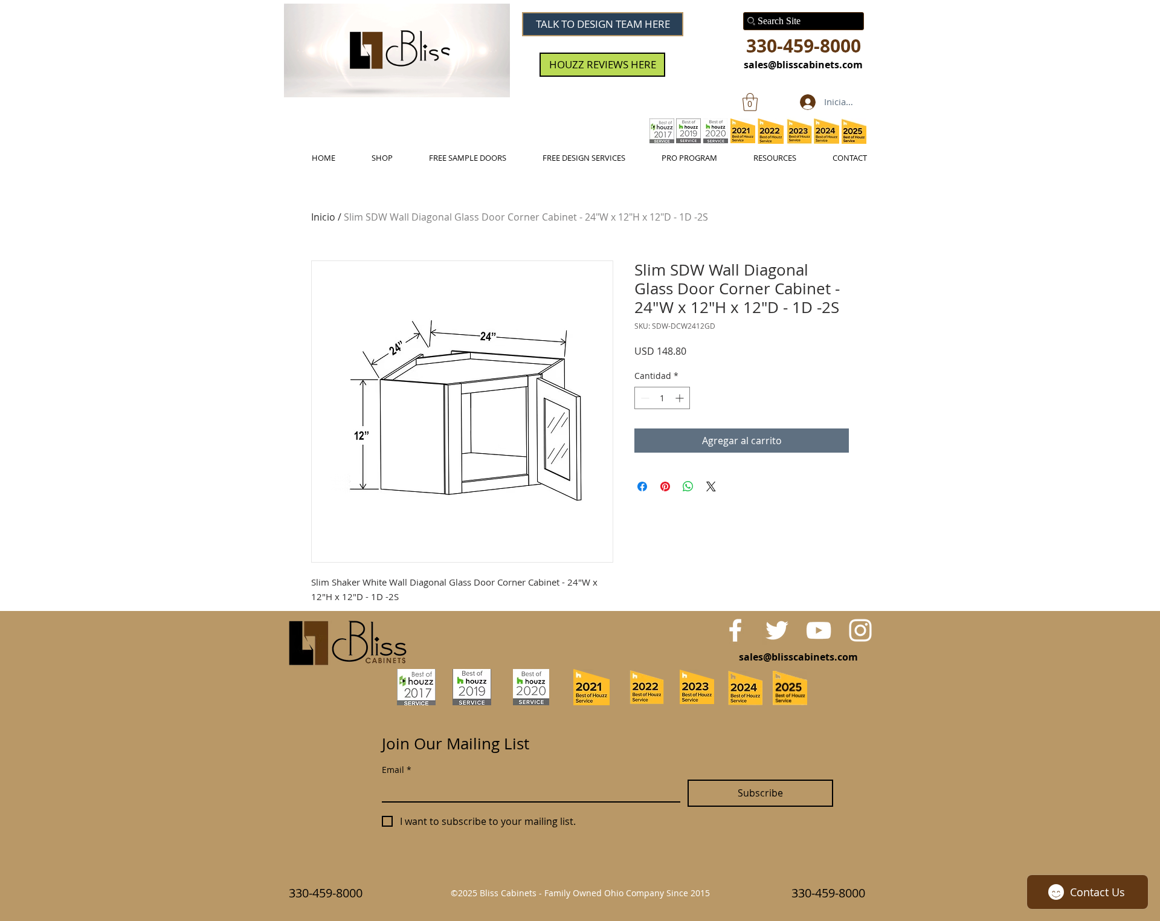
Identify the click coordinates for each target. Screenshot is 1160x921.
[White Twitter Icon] (777, 630)
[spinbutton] (662, 398)
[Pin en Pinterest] (665, 486)
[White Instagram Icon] (860, 630)
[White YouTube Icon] (819, 630)
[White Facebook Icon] (735, 630)
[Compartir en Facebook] (642, 486)
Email (396, 769)
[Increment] (680, 398)
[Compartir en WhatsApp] (688, 486)
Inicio (323, 217)
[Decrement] (643, 398)
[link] (750, 102)
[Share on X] (711, 486)
